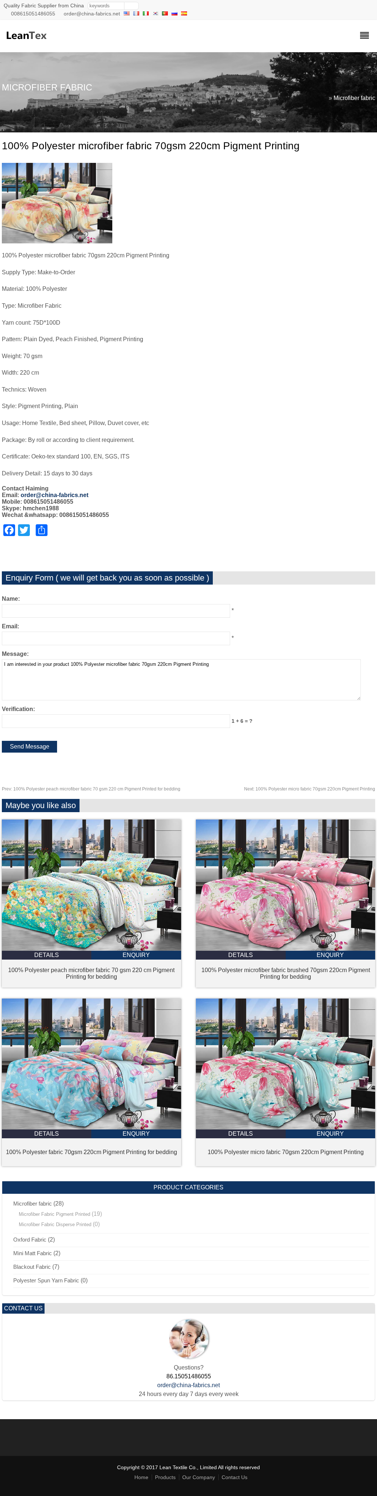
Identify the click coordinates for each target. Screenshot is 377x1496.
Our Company (198, 1477)
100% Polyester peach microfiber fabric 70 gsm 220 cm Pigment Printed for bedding (91, 789)
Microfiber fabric (354, 98)
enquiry (136, 955)
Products (165, 1477)
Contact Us (234, 1477)
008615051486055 (33, 14)
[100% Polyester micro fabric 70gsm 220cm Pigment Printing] (285, 1127)
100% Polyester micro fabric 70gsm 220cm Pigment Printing (309, 789)
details (46, 955)
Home (141, 1477)
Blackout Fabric (32, 1267)
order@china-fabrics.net (92, 14)
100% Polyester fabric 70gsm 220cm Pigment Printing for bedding (91, 1152)
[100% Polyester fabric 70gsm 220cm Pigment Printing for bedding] (91, 1127)
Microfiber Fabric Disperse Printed (55, 1224)
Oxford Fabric (29, 1239)
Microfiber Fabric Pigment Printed (54, 1214)
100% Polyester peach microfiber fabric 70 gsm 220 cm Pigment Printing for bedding (91, 973)
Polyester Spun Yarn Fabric (46, 1280)
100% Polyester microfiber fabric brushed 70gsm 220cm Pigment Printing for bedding (285, 973)
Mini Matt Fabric (32, 1253)
